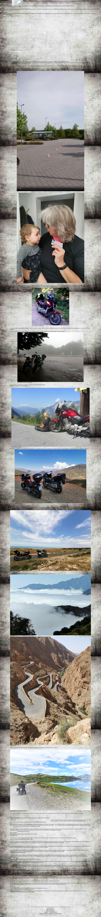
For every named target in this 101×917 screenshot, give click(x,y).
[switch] (0, 7)
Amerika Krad (44, 2)
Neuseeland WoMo (53, 2)
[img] (17, 3)
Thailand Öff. (68, 2)
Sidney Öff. (61, 2)
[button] (50, 15)
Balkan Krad (75, 2)
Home (38, 2)
